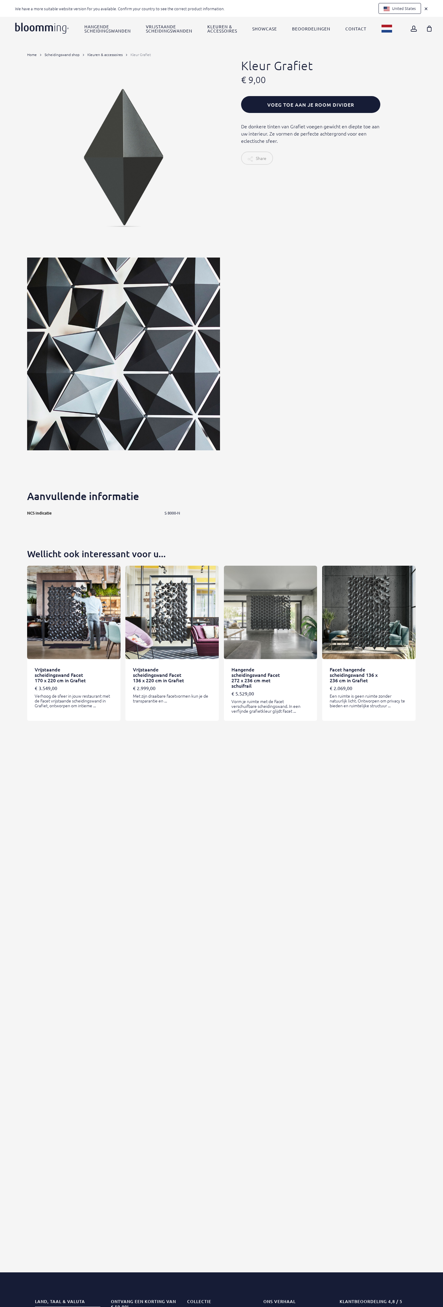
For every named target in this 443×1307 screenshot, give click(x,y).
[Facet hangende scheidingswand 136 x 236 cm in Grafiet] (369, 612)
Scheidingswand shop (62, 54)
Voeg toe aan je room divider (310, 104)
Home (32, 54)
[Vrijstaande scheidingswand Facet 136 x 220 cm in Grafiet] (172, 612)
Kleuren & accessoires (105, 54)
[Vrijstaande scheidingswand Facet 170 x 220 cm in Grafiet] (74, 612)
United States (403, 8)
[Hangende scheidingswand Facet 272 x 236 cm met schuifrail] (270, 612)
